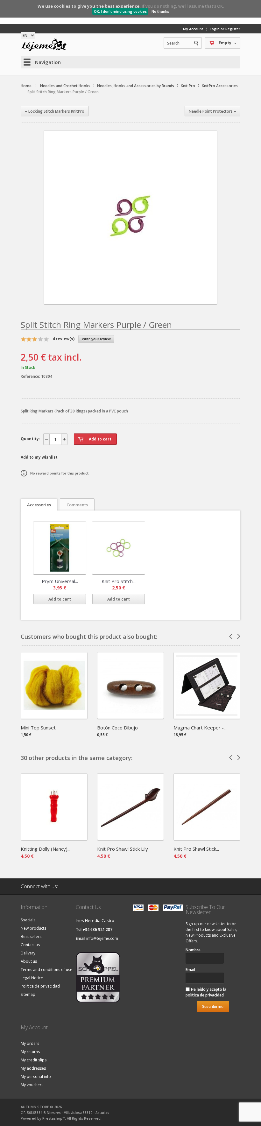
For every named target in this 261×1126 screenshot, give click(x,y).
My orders (30, 1043)
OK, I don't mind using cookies (120, 11)
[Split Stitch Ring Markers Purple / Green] (130, 298)
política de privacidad (205, 995)
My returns (30, 1051)
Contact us (30, 944)
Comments (77, 505)
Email (190, 969)
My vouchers (32, 1084)
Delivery (28, 953)
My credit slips (33, 1060)
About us (29, 961)
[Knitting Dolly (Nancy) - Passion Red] (54, 838)
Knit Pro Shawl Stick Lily (122, 849)
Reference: (31, 376)
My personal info (36, 1076)
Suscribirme (212, 1006)
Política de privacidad (40, 986)
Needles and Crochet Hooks (65, 85)
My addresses (33, 1068)
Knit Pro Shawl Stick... (196, 849)
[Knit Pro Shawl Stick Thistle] (206, 838)
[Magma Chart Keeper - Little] (206, 716)
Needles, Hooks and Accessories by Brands (135, 85)
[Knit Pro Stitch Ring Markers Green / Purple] (118, 548)
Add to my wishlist (39, 457)
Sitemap (28, 994)
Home (26, 85)
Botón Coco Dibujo (117, 727)
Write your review (96, 339)
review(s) (63, 338)
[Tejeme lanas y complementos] (46, 44)
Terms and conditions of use (46, 969)
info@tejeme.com (102, 938)
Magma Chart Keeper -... (200, 727)
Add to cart (59, 599)
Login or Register (225, 29)
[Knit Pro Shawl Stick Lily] (130, 838)
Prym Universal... (60, 581)
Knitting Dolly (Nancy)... (45, 849)
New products (33, 928)
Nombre (193, 950)
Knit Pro (188, 85)
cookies (62, 6)
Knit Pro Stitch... (119, 581)
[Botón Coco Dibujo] (130, 716)
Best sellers (31, 936)
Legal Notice (32, 978)
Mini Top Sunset (38, 727)
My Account (193, 29)
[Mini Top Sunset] (54, 716)
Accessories (39, 505)
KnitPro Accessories (220, 85)
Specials (28, 920)
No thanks (160, 11)
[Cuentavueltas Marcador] (59, 548)
